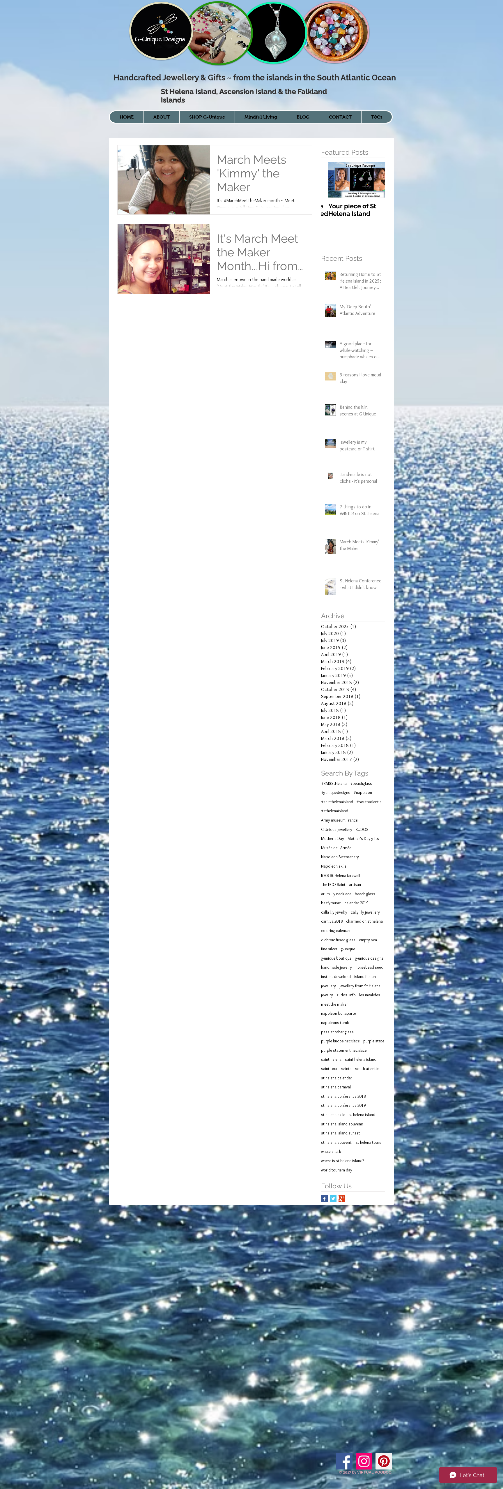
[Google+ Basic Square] (342, 1198)
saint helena (331, 1059)
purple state (373, 1041)
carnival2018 (332, 921)
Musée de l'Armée (336, 847)
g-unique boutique (336, 958)
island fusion (365, 976)
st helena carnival (336, 1087)
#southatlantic (369, 801)
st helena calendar (336, 1078)
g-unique (348, 948)
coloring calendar (336, 930)
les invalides (369, 995)
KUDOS (362, 829)
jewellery (328, 985)
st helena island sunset (340, 1133)
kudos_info (346, 995)
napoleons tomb (335, 1022)
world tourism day (336, 1170)
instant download (336, 976)
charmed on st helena (364, 921)
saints (346, 1068)
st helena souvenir (336, 1142)
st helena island (362, 1114)
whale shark (331, 1151)
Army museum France (339, 820)
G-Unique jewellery (336, 829)
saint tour (329, 1068)
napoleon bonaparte (338, 1013)
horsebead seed (369, 967)
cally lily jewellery (365, 912)
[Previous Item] (330, 179)
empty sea (368, 939)
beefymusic (331, 902)
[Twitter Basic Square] (333, 1198)
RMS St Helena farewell (340, 875)
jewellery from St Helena (359, 985)
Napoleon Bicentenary (340, 856)
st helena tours (368, 1142)
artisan (355, 884)
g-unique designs (369, 958)
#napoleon (363, 792)
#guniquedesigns (335, 792)
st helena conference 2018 (343, 1096)
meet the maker (334, 1004)
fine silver (329, 948)
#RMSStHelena (334, 783)
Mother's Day (332, 838)
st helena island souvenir (342, 1124)
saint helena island (360, 1059)
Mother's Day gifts (363, 838)
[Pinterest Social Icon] (384, 1461)
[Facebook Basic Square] (324, 1198)
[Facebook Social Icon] (344, 1461)
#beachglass (361, 783)
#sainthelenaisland (337, 801)
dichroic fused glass (338, 939)
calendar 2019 (356, 902)
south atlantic (367, 1068)
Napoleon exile (333, 866)
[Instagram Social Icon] (364, 1461)
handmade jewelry (336, 967)
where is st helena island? (342, 1160)
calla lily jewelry (334, 912)
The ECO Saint (333, 884)
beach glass (365, 893)
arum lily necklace (336, 893)
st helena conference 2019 (343, 1105)
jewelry (327, 995)
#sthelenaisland (334, 810)
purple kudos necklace (340, 1041)
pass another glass (337, 1032)
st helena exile (333, 1114)
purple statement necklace (344, 1050)
